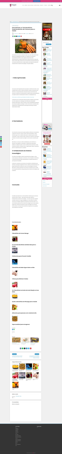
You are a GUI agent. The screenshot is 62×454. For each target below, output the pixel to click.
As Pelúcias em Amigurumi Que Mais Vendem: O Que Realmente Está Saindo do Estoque (47, 150)
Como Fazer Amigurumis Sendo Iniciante (49, 78)
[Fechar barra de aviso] (60, 1)
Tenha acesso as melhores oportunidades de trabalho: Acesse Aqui (23, 97)
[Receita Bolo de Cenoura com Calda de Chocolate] (34, 339)
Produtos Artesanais (18, 439)
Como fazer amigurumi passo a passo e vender (49, 50)
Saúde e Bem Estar (15, 21)
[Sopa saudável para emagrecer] (16, 339)
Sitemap (44, 182)
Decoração (16, 434)
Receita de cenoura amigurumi (25, 342)
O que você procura (46, 42)
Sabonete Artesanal (18, 435)
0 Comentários (27, 33)
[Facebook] (12, 36)
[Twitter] (16, 36)
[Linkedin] (17, 36)
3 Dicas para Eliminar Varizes (35, 379)
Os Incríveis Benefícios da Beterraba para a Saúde (29, 380)
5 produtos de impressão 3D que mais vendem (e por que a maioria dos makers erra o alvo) (47, 156)
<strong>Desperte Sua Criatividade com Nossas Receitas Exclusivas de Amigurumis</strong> (34, 356)
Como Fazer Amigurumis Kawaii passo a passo (49, 83)
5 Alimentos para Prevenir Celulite (21, 379)
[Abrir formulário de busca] (52, 5)
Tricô (16, 445)
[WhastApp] (14, 36)
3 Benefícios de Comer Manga (15, 389)
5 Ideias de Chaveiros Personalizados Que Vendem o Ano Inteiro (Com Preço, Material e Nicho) (47, 173)
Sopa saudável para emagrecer (16, 342)
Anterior (14, 354)
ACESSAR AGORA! (36, 1)
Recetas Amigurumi (17, 444)
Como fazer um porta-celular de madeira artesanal (49, 59)
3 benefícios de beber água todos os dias (28, 370)
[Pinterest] (21, 36)
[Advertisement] (31, 14)
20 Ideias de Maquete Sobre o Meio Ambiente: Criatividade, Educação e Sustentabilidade (47, 88)
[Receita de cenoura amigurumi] (25, 339)
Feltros (16, 443)
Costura (16, 438)
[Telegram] (19, 36)
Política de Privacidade (46, 184)
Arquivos (44, 180)
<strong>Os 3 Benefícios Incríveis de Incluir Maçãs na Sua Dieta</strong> (17, 356)
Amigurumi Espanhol (18, 440)
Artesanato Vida (17, 33)
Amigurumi (16, 428)
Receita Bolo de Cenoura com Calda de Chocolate (34, 343)
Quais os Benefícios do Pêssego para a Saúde (15, 370)
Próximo (36, 354)
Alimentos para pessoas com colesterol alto (36, 370)
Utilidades (16, 430)
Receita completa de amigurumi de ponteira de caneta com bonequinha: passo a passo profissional (47, 70)
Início (11, 21)
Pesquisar (48, 44)
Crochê (16, 433)
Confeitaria (16, 429)
